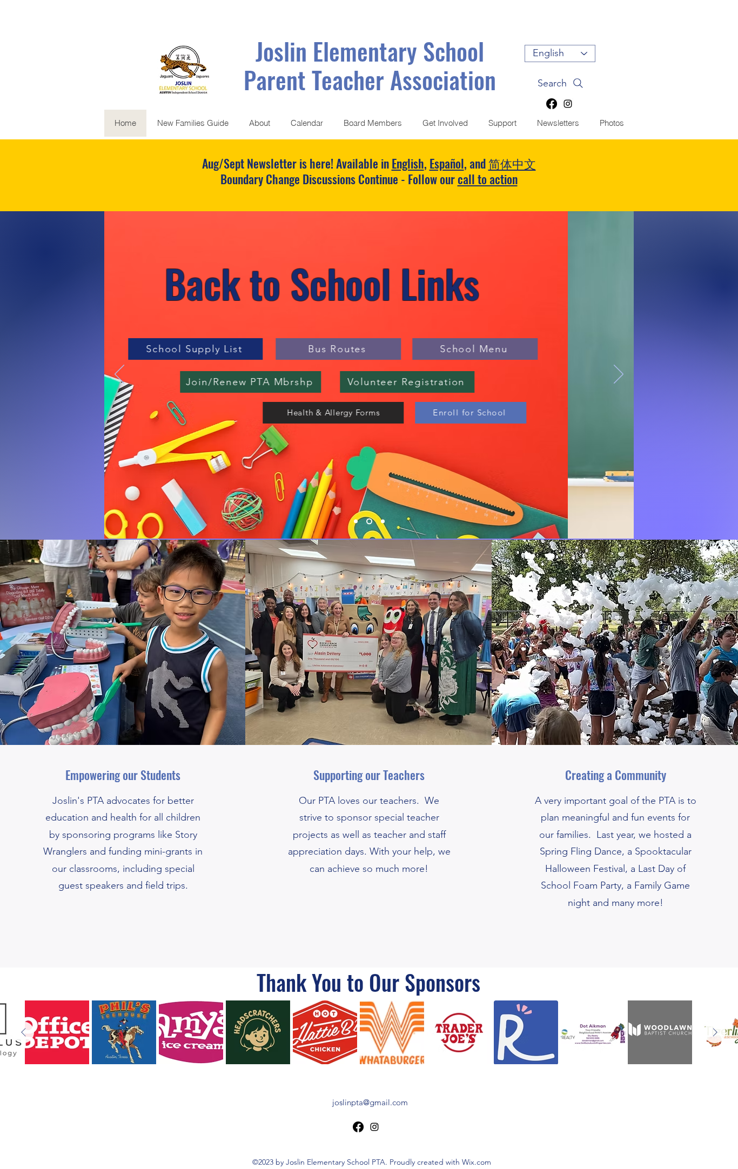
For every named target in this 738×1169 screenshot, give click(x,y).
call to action (488, 178)
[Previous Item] (23, 1032)
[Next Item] (715, 1032)
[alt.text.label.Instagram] (567, 103)
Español (447, 163)
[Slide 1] (369, 521)
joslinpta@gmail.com (370, 1102)
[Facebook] (551, 103)
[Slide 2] (356, 521)
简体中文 (512, 163)
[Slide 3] (383, 521)
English (408, 163)
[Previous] (119, 375)
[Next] (618, 375)
